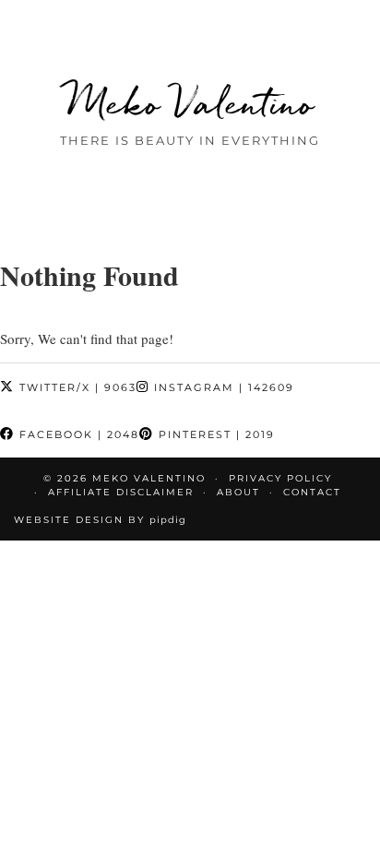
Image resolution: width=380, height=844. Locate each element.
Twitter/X (76, 387)
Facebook (77, 434)
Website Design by (100, 520)
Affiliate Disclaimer (121, 492)
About (238, 492)
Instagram (221, 387)
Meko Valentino (190, 103)
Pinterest (214, 434)
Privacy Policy (280, 478)
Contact (312, 492)
